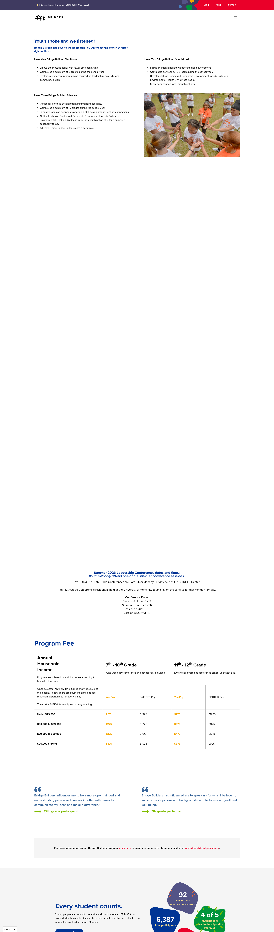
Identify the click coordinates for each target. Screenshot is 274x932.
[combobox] (10, 929)
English (7, 929)
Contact (232, 4)
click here (125, 848)
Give (218, 4)
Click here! (83, 5)
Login (207, 4)
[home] (48, 17)
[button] (235, 17)
